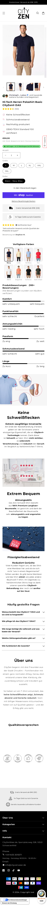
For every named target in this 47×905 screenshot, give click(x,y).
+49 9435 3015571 (13, 855)
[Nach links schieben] (3, 87)
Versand (14, 141)
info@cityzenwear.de (15, 865)
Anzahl (6, 150)
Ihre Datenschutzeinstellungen (17, 900)
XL (30, 165)
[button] (37, 13)
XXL (39, 165)
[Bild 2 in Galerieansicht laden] (20, 87)
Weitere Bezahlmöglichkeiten (23, 201)
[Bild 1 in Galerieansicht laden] (11, 87)
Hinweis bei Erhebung (9, 903)
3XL (7, 171)
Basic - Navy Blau (14, 181)
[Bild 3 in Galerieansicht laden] (29, 87)
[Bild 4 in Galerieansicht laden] (39, 87)
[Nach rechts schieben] (43, 87)
